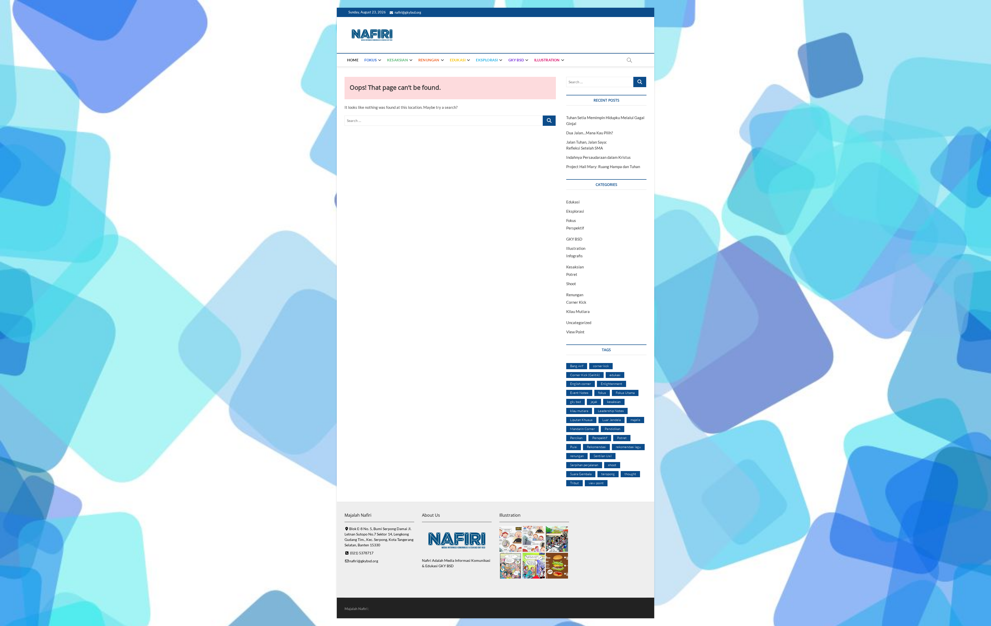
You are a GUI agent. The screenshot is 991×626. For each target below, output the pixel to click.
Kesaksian (397, 60)
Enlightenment (611, 384)
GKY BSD (516, 60)
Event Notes (579, 393)
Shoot (571, 283)
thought (630, 474)
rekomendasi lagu (628, 447)
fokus (602, 393)
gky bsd (575, 402)
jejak (594, 402)
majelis (635, 420)
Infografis (574, 255)
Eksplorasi (487, 60)
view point (596, 483)
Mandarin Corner (582, 429)
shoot (612, 465)
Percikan (576, 438)
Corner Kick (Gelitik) (585, 375)
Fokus (370, 60)
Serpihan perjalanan (584, 465)
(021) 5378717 (361, 553)
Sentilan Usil (603, 456)
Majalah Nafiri (356, 608)
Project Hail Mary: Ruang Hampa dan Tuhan (603, 166)
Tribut (574, 483)
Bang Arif (576, 366)
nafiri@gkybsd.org (407, 12)
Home (352, 60)
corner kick (601, 366)
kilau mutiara (579, 411)
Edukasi (458, 60)
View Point (575, 332)
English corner (580, 384)
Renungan (428, 60)
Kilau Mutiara (578, 311)
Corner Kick (576, 302)
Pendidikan (612, 429)
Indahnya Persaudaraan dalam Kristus (598, 157)
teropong (608, 474)
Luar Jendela (611, 420)
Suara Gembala (581, 474)
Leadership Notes (611, 411)
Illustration (547, 60)
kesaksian (614, 402)
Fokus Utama (625, 393)
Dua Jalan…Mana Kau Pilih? (589, 132)
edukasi (615, 375)
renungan (577, 456)
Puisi (573, 447)
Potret (571, 274)
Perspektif (575, 228)
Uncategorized (578, 322)
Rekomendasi (596, 447)
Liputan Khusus (581, 420)
